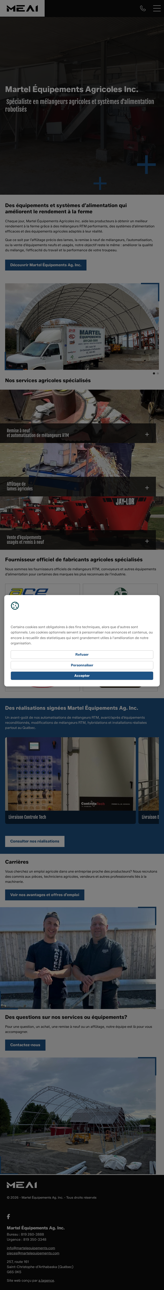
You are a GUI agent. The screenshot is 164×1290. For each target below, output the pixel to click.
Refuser (82, 654)
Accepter (82, 676)
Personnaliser (82, 665)
